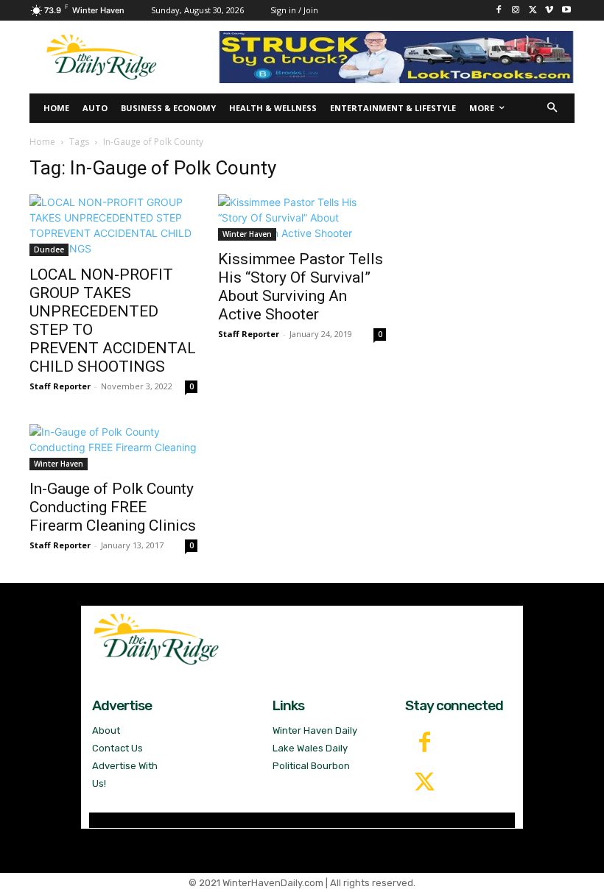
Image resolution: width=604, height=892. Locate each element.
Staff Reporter (60, 386)
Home (42, 141)
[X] (532, 10)
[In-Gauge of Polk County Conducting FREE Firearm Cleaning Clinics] (113, 447)
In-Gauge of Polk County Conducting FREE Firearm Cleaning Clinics (112, 507)
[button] (553, 108)
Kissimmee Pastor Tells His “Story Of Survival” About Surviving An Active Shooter (300, 286)
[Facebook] (499, 10)
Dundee (49, 249)
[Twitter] (425, 783)
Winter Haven (247, 234)
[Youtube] (566, 10)
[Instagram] (516, 10)
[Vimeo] (549, 10)
